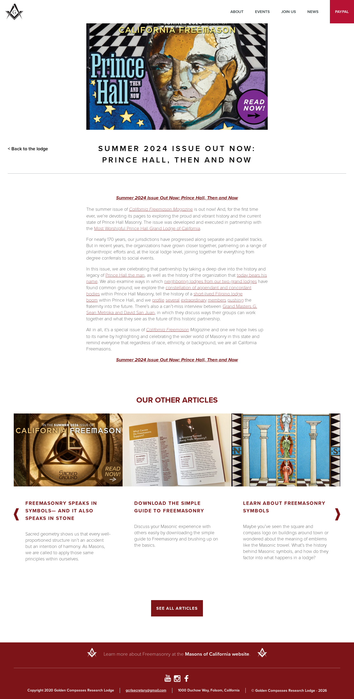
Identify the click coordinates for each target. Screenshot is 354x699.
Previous (16, 514)
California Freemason (167, 329)
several (173, 300)
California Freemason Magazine (161, 209)
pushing (236, 300)
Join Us (288, 12)
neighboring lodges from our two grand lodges (210, 281)
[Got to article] (68, 449)
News (312, 12)
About (237, 12)
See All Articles (177, 608)
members (217, 300)
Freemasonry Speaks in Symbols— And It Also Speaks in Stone (61, 510)
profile (158, 300)
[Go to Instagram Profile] (177, 679)
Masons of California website (217, 654)
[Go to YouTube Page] (167, 679)
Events (262, 12)
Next (337, 514)
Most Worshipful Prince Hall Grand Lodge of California (147, 228)
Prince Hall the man (125, 275)
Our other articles (177, 400)
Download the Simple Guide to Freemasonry (169, 506)
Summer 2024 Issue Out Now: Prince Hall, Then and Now (177, 197)
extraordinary (194, 300)
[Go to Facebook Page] (186, 679)
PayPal (342, 12)
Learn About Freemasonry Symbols (284, 506)
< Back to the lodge (28, 148)
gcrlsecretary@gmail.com (146, 690)
